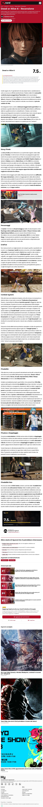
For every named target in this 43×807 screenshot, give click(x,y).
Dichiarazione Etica (5, 796)
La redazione (3, 790)
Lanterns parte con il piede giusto (10, 547)
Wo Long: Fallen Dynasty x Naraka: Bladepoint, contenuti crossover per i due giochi (21, 673)
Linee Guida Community (27, 789)
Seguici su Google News (27, 793)
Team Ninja (12, 560)
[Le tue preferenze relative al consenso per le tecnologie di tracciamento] (2, 806)
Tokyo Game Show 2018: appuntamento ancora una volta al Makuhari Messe (21, 769)
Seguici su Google (26, 795)
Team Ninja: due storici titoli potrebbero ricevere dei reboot (19, 721)
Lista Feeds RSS (25, 790)
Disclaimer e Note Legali (6, 798)
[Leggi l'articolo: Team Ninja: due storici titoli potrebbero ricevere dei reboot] (21, 699)
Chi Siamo (3, 789)
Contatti (2, 792)
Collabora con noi (4, 793)
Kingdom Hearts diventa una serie (10, 543)
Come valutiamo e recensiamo (7, 795)
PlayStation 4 (5, 560)
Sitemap (23, 792)
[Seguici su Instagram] (9, 784)
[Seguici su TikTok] (13, 784)
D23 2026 (4, 549)
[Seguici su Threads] (5, 784)
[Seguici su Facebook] (2, 784)
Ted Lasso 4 (5, 552)
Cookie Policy (9, 802)
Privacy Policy (3, 802)
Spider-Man (5, 554)
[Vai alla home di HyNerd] (6, 3)
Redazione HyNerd (9, 16)
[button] (21, 135)
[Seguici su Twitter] (16, 784)
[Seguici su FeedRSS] (20, 784)
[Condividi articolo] (13, 20)
